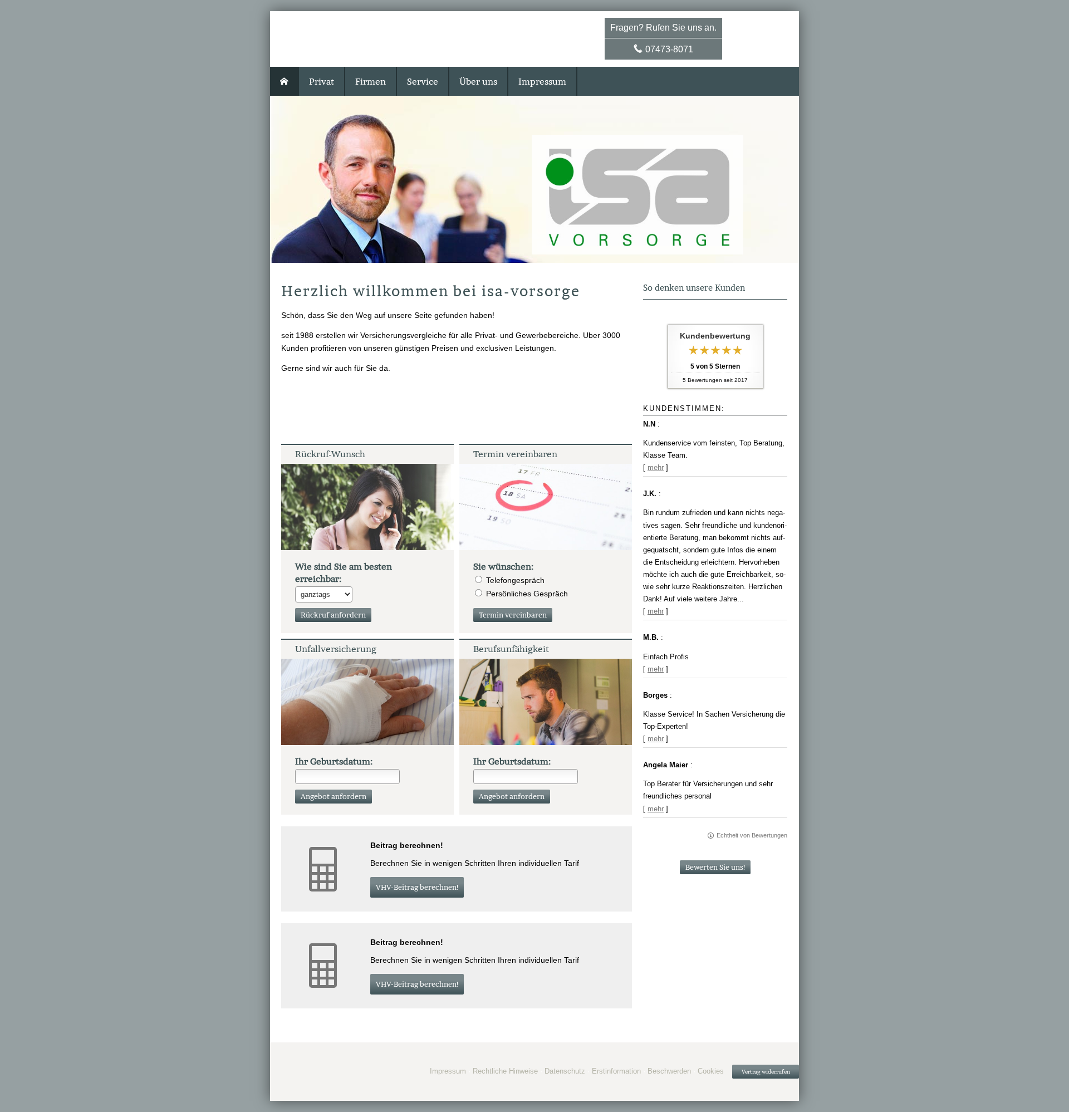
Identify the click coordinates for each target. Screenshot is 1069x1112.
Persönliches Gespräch (527, 593)
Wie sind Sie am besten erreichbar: (343, 572)
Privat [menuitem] (321, 81)
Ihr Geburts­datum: (333, 761)
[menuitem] (284, 81)
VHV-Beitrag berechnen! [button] (417, 887)
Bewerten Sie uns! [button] (715, 867)
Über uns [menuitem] (478, 81)
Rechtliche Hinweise (505, 1071)
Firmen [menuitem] (370, 81)
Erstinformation (616, 1071)
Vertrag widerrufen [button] (766, 1071)
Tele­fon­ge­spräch (515, 580)
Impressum (448, 1071)
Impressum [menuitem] (542, 81)
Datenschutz (565, 1071)
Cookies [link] (711, 1071)
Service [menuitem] (422, 81)
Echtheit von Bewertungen (752, 835)
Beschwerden (669, 1071)
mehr (656, 467)
